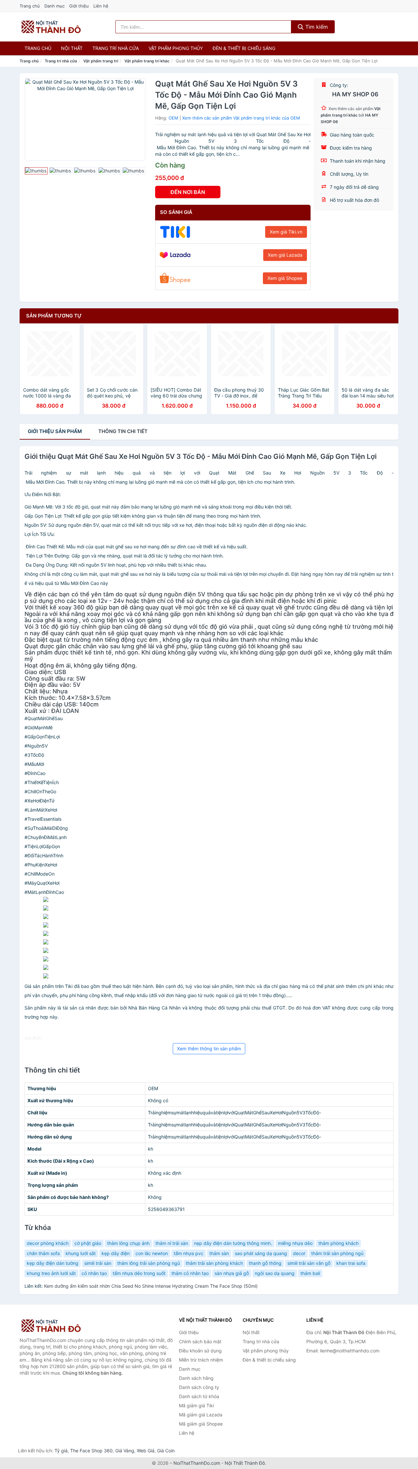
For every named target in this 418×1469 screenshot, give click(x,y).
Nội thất (72, 48)
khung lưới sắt (81, 1253)
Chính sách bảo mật (200, 1341)
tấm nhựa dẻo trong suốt (139, 1273)
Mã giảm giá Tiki (196, 1405)
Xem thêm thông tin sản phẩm (209, 1048)
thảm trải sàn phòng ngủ (337, 1253)
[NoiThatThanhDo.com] (51, 27)
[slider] (36, 170)
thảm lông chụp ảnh (128, 1243)
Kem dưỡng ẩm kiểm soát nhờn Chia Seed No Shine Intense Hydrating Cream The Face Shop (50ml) (151, 1286)
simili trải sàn (97, 1263)
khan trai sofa (350, 1263)
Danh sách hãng (196, 1378)
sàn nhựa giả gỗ (232, 1273)
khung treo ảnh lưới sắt (51, 1273)
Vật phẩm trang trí (100, 60)
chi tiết (123, 431)
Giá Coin (166, 1450)
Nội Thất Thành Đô (245, 1463)
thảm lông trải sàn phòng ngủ (148, 1263)
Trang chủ (30, 5)
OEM (173, 118)
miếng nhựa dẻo (295, 1243)
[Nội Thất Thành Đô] (52, 1325)
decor (299, 1253)
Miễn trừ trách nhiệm (201, 1360)
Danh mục (54, 5)
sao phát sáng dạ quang (261, 1253)
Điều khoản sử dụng (200, 1350)
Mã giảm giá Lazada (200, 1414)
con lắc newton (152, 1253)
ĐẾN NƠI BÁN (187, 192)
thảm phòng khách (338, 1243)
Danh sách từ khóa (199, 1396)
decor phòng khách (48, 1243)
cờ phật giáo (87, 1243)
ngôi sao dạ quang (275, 1273)
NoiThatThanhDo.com (196, 1463)
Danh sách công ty (199, 1387)
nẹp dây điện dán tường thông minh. (233, 1243)
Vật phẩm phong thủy (176, 48)
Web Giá (145, 1450)
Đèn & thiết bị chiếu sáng (244, 48)
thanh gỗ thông (265, 1263)
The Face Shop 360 (91, 1450)
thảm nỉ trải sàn (171, 1243)
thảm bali (310, 1273)
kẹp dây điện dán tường (52, 1263)
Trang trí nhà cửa (115, 48)
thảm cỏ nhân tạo (190, 1273)
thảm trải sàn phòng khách (214, 1263)
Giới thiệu (79, 5)
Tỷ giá (61, 1450)
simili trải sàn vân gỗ (308, 1263)
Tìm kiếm (316, 27)
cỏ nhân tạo (94, 1273)
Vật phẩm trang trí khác (146, 60)
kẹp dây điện (116, 1253)
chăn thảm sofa (43, 1253)
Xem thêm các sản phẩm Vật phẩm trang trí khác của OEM (241, 118)
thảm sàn (219, 1253)
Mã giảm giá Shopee (201, 1424)
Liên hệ (100, 5)
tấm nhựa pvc (188, 1253)
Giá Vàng (124, 1450)
